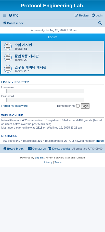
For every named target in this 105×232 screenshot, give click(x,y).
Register (22, 82)
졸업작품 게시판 (27, 56)
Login (5, 82)
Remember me (66, 105)
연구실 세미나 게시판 (30, 67)
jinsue (100, 140)
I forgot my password (14, 105)
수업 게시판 (23, 45)
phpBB (39, 157)
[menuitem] (13, 15)
